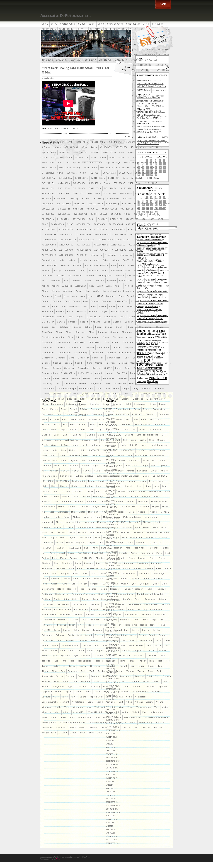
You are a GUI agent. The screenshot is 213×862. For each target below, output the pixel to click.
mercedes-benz (159, 502)
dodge (125, 389)
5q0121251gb (113, 163)
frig (100, 430)
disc (142, 383)
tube (75, 681)
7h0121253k (48, 188)
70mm (107, 183)
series (142, 635)
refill (106, 604)
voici (116, 712)
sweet (45, 656)
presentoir (144, 573)
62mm (60, 173)
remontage (156, 609)
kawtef (120, 471)
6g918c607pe (98, 178)
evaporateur (159, 409)
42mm (85, 147)
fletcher (103, 425)
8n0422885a (127, 209)
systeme (85, 656)
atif (167, 286)
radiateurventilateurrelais (150, 594)
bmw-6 (102, 306)
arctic (160, 281)
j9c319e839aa (70, 466)
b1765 (100, 296)
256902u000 (143, 127)
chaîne (108, 327)
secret (88, 635)
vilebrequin (100, 707)
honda (162, 450)
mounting (102, 522)
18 (160, 167)
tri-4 (149, 676)
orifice (69, 543)
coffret (115, 342)
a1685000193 (135, 229)
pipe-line (67, 563)
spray (158, 645)
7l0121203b (64, 188)
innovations (95, 460)
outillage (119, 543)
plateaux (128, 563)
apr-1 (131, 281)
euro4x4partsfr (123, 409)
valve (74, 697)
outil (108, 543)
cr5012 (108, 368)
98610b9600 (57, 224)
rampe (85, 599)
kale (44, 471)
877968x (86, 199)
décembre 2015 (112, 843)
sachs (57, 630)
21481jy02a (143, 106)
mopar (66, 517)
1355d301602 (84, 44)
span (105, 645)
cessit (98, 327)
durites (116, 394)
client (151, 337)
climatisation (63, 342)
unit (118, 686)
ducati (85, 394)
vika (89, 707)
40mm (58, 147)
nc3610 (58, 527)
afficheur (77, 265)
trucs (57, 681)
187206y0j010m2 (118, 55)
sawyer (146, 630)
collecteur (128, 342)
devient (83, 383)
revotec (124, 620)
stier (62, 651)
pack (86, 548)
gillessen (47, 440)
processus (112, 579)
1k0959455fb (161, 75)
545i (69, 157)
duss (125, 394)
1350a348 (82, 39)
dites (98, 389)
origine (91, 543)
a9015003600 (66, 255)
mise (52, 512)
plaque (117, 563)
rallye (75, 599)
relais (131, 609)
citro (70, 337)
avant (58, 296)
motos (59, 522)
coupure (144, 363)
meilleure (92, 502)
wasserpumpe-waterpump (73, 722)
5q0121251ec (80, 163)
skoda (105, 640)
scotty (71, 635)
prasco (94, 573)
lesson (142, 481)
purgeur (94, 584)
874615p (74, 199)
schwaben (47, 635)
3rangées (156, 142)
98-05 (161, 219)
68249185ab (141, 173)
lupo (98, 491)
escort (162, 404)
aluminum (165, 270)
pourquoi (64, 573)
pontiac (137, 568)
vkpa (108, 712)
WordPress (86, 857)
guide (45, 445)
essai (64, 409)
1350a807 (109, 39)
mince (165, 507)
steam (54, 651)
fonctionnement (143, 425)
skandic (94, 640)
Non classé (103, 532)
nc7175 (69, 527)
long (164, 486)
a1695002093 (66, 234)
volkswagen (157, 712)
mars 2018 (110, 751)
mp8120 (114, 522)
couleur (123, 363)
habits (75, 445)
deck (56, 128)
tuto (115, 681)
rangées (127, 599)
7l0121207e (141, 188)
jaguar (95, 466)
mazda (157, 496)
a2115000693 (66, 245)
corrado (99, 363)
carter (165, 322)
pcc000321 (83, 553)
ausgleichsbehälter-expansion (118, 291)
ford (44, 430)
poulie (45, 573)
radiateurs (104, 594)
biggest (95, 301)
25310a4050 (160, 116)
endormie (71, 404)
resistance (160, 615)
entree (106, 404)
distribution (48, 389)
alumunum (47, 276)
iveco (57, 466)
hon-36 (141, 450)
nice (163, 527)
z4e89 (73, 733)
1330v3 (56, 39)
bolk (148, 306)
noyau (54, 538)
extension (97, 414)
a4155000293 (119, 250)
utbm (107, 692)
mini (44, 512)
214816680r (142, 101)
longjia (46, 491)
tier (132, 666)
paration (118, 548)
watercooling (145, 722)
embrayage (57, 404)
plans (108, 563)
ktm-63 (154, 471)
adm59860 (141, 260)
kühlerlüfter (66, 476)
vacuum (46, 697)
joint (135, 466)
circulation (59, 337)
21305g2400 (140, 86)
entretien (117, 404)
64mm (83, 173)
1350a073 (69, 39)
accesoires (96, 255)
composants (158, 347)
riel (162, 620)
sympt (54, 656)
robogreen (115, 625)
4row (121, 152)
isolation (46, 466)
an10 (44, 281)
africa (88, 265)
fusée (142, 430)
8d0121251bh (163, 199)
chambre (120, 327)
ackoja (83, 260)
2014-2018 (155, 80)
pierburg (46, 563)
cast (54, 327)
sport (149, 645)
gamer (66, 435)
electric (126, 399)
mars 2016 (110, 833)
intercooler (134, 460)
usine (88, 692)
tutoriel (136, 681)
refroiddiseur (151, 604)
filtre (144, 419)
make (44, 496)
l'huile (146, 476)
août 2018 (110, 734)
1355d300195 (49, 44)
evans (146, 409)
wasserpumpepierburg (101, 722)
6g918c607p (81, 178)
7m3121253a (109, 193)
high (82, 450)
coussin (57, 368)
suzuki (162, 651)
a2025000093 (136, 234)
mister (82, 512)
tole (63, 671)
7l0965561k (63, 193)
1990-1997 (76, 60)
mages (132, 491)
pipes (78, 563)
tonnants (72, 671)
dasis (65, 378)
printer (66, 579)
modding (142, 512)
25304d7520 (138, 111)
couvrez (96, 368)
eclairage (47, 399)
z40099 (63, 733)
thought (123, 666)
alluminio (94, 270)
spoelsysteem (136, 645)
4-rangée (47, 147)
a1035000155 (151, 224)
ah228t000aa (101, 265)
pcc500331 (98, 553)
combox (152, 342)
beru (67, 301)
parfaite (166, 548)
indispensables (50, 460)
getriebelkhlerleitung (147, 435)
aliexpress (158, 265)
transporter (126, 676)
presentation (129, 573)
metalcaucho (48, 507)
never (146, 527)
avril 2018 (110, 747)
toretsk (101, 671)
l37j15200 (47, 481)
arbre (140, 281)
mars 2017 (110, 792)
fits (65, 425)
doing (135, 389)
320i (133, 137)
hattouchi (96, 445)
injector (74, 460)
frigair (108, 430)
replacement (131, 615)
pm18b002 (156, 563)
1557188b (134, 44)
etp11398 (107, 409)
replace (117, 615)
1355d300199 (66, 44)
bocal (112, 306)
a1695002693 (84, 234)
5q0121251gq (131, 163)
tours (150, 671)
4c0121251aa (49, 152)
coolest (158, 358)
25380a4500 (156, 121)
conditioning (81, 353)
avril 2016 (110, 829)
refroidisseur (81, 609)
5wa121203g (73, 168)
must (157, 522)
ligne (54, 486)
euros (137, 409)
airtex (131, 265)
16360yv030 (66, 50)
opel (124, 538)
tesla (152, 661)
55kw (94, 157)
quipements (48, 589)
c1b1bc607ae (94, 317)
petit (167, 553)
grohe (143, 440)
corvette (111, 363)
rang (95, 599)
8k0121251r (64, 209)
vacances (156, 692)
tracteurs (83, 676)
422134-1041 (71, 147)
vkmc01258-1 (95, 712)
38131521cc (83, 142)
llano (148, 486)
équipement (140, 404)
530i (62, 157)
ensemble (95, 404)
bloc (85, 306)
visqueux (46, 712)
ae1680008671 (49, 265)
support (100, 651)
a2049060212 (158, 240)
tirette (45, 671)
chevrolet (80, 332)
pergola (123, 553)
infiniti (64, 460)
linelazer (76, 486)
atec (160, 286)
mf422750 (144, 507)
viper (121, 707)
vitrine (66, 712)
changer (159, 327)
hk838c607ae (110, 450)
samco (85, 630)
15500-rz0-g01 (117, 44)
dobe (116, 389)
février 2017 (111, 795)
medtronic (67, 502)
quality (124, 584)
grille (133, 440)
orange (163, 538)
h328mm (64, 445)
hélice (45, 450)
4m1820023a (109, 152)
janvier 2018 (111, 757)
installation (110, 460)
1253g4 (116, 34)
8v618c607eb (80, 214)
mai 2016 (109, 826)
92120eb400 (79, 219)
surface (126, 651)
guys (53, 445)
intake (122, 460)
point (71, 568)
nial (70, 128)
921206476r (63, 219)
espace (54, 409)
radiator (46, 599)
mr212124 (126, 522)
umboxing (95, 686)
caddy (142, 317)
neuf (137, 527)
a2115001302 (84, 245)
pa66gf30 (60, 548)
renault (79, 615)
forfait (53, 430)
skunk (115, 640)
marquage (98, 496)
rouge (143, 625)
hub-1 (54, 455)
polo (103, 568)
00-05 (54, 24)
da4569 (46, 378)
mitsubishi (93, 512)
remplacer (65, 615)
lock (156, 486)
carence (154, 322)
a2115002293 (118, 245)
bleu (63, 306)
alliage (57, 270)
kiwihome (142, 471)
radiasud (161, 589)
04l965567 (157, 24)
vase (108, 697)
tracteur (70, 676)
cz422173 (122, 373)
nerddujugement (84, 527)
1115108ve (62, 34)
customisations (50, 373)
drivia (76, 394)
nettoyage (101, 527)
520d (155, 152)
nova (44, 538)
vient (67, 707)
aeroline (65, 265)
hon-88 (151, 450)
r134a (60, 589)
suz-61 (152, 651)
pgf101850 (87, 558)
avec (66, 296)
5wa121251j (139, 168)
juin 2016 (110, 823)
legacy (131, 481)
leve (151, 481)
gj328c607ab (71, 440)
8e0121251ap (96, 204)
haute (123, 445)
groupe (161, 440)
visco (130, 707)
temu (131, 661)
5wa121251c (106, 168)
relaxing (142, 609)
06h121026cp (49, 29)
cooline (46, 363)
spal (96, 645)
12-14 (84, 34)
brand (114, 312)
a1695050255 (101, 234)
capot (107, 322)
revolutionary (110, 620)
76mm (139, 183)
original (80, 543)
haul (106, 445)
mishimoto (63, 512)
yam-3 (136, 728)
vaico (56, 697)
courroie (156, 363)
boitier (139, 306)
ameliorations (75, 276)
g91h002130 (155, 430)
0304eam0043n (115, 24)
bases (145, 296)
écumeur (59, 399)
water (133, 722)
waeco (117, 717)
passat (61, 553)
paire (95, 548)
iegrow (120, 455)
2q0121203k (139, 132)
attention (68, 291)
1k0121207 (145, 65)
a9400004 (82, 255)
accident (155, 255)
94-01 (92, 219)
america (120, 276)
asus (152, 286)
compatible (103, 347)
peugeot (74, 558)
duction (95, 394)
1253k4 (127, 34)
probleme (98, 579)
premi (104, 573)
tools (83, 671)
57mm (122, 157)
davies (86, 378)
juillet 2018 (111, 737)
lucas (90, 491)
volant (136, 712)
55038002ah (81, 157)
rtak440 (46, 630)
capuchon (141, 322)
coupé (133, 363)
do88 (107, 389)
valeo (65, 697)
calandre (163, 317)
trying (66, 681)
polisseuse (92, 568)
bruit (156, 312)
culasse (138, 368)
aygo (90, 296)
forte (82, 430)
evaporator (47, 414)
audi (88, 291)
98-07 (45, 224)
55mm (103, 157)
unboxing (108, 686)
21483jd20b (158, 106)
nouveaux (152, 532)
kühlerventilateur (84, 476)
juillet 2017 (111, 778)
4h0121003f (65, 152)
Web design (44, 859)
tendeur (141, 661)
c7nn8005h (110, 317)
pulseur (54, 584)
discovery (153, 383)
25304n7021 (154, 111)
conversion (98, 358)
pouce (168, 568)
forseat (73, 430)
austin (140, 291)
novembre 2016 (113, 805)
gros (151, 440)
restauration (48, 620)
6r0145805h (64, 183)
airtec (122, 265)
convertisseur (114, 358)
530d (53, 157)
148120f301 (100, 44)
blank (166, 301)
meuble (71, 507)
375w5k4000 (57, 142)
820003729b (141, 193)
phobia (121, 558)
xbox (104, 728)
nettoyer (114, 527)
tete (63, 666)
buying (80, 317)
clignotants (48, 342)
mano (76, 496)
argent (45, 286)
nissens (82, 532)
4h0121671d (81, 152)
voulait (62, 717)
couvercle (69, 368)
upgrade (163, 686)
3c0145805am (116, 142)
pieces (162, 558)
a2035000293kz (87, 240)
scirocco (60, 635)
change (132, 327)
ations (45, 291)
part (44, 553)
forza (91, 430)
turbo (106, 681)
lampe (91, 481)
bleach (45, 306)
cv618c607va (68, 373)
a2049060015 (141, 240)
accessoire (110, 255)
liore (99, 486)
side (59, 640)
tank (64, 661)
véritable (111, 702)
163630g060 (82, 50)
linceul (64, 486)
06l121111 (81, 29)
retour (74, 620)
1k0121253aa (162, 70)
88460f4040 (113, 199)
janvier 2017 (111, 799)
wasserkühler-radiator (156, 717)
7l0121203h (95, 188)
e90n (134, 394)
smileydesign (145, 640)
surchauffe (113, 651)
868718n (46, 199)
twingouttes (58, 686)
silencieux (70, 640)
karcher (54, 471)
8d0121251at (146, 199)
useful (78, 692)
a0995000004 (116, 224)
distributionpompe (66, 389)
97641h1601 (148, 219)
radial (149, 589)
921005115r (140, 214)
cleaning (140, 337)
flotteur (115, 425)
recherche (63, 604)
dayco (97, 378)
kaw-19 (65, 471)
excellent (70, 414)
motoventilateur (73, 522)
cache (132, 317)
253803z (142, 121)
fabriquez (164, 414)
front (117, 430)
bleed (55, 306)
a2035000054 (49, 240)
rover (153, 625)
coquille (79, 363)
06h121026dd (66, 29)
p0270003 (141, 543)
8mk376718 (92, 209)
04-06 (146, 24)
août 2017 (110, 775)
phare (112, 558)
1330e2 (46, 39)
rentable (90, 615)
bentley (46, 301)
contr (72, 358)
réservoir (147, 615)
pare (128, 548)
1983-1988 (47, 60)
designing (47, 383)
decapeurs (108, 378)
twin (165, 681)
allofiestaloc (71, 270)
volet (144, 712)
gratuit (116, 440)
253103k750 (144, 116)
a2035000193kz (67, 240)
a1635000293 (101, 229)
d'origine (165, 373)
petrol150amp (59, 558)
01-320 (81, 24)
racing (103, 589)
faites (82, 419)
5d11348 (132, 157)
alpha (105, 270)
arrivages (67, 286)
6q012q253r (137, 178)
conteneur (47, 358)
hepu (63, 450)
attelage (56, 291)
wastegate (121, 722)
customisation (152, 368)
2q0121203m (155, 132)
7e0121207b (151, 183)
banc (121, 296)
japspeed (117, 466)
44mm (94, 147)
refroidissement (62, 609)
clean (129, 337)
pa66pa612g (74, 548)
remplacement (49, 615)
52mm (45, 157)
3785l (70, 142)
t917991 (151, 656)
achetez (73, 260)
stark (44, 651)
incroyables (141, 455)
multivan (147, 522)
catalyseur (65, 327)
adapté (116, 260)
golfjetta (105, 440)
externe (109, 414)
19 (164, 167)
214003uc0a (156, 86)
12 (164, 164)
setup (162, 635)
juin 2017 (110, 781)
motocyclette (151, 517)
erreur (153, 404)
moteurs (88, 517)
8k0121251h (48, 209)
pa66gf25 (47, 548)
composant (142, 347)
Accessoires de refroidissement (65, 15)
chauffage (47, 332)
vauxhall (118, 697)
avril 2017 (110, 788)
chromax (102, 332)
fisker (57, 425)
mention (131, 502)
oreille (59, 543)
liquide (118, 486)
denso (156, 378)
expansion (83, 414)
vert (121, 702)
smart (132, 640)
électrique (138, 399)
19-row (134, 55)
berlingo (57, 301)
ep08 (128, 404)
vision (165, 707)
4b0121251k (156, 147)
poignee (61, 568)
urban (58, 692)
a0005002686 (83, 224)
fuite (126, 430)
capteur (129, 322)
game (57, 435)
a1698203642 (119, 234)
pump (64, 584)
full (134, 430)
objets (72, 538)
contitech (61, 358)
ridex (145, 620)
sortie (55, 645)
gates (101, 435)
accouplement (49, 260)
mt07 (137, 522)
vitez (57, 712)
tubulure (85, 681)
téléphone (111, 661)
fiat (136, 419)
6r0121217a (48, 183)
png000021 (48, 568)
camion (61, 322)
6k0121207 (114, 178)
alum (128, 270)
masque (134, 496)
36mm (45, 142)
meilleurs (118, 502)
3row (167, 142)
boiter (130, 306)
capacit (84, 322)
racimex (92, 589)
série (133, 635)
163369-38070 (49, 50)
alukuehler (116, 270)
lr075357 (79, 491)
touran (119, 671)
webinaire (47, 728)
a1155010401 (49, 229)
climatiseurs (95, 342)
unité (126, 686)
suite (81, 651)
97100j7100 (116, 219)
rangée (115, 599)
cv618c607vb (85, 373)
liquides (129, 486)
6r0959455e (79, 183)
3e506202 (131, 142)
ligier (45, 486)
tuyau (146, 681)
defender (122, 378)
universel (150, 686)
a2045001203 (123, 240)
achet (62, 260)
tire (160, 666)
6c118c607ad (49, 178)
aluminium (151, 270)
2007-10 (142, 80)
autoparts (47, 296)
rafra (66, 599)
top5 (92, 671)
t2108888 (98, 656)
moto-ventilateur (111, 517)
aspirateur (80, 286)
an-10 (160, 276)
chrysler (140, 332)
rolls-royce (131, 625)
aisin (140, 265)
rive (80, 625)
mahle (142, 491)
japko (106, 466)
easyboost (145, 394)
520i (163, 152)
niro (53, 532)
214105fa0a (144, 91)
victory (149, 702)
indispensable (157, 455)
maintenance (155, 491)
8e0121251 (80, 204)
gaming (91, 435)
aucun (79, 291)
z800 (91, 733)
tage (55, 661)
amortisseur (147, 276)
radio (57, 599)
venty (90, 702)
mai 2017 (109, 785)
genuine (129, 435)
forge (63, 430)
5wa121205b (90, 168)
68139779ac (125, 173)
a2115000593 (49, 245)
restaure (63, 620)
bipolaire (106, 301)
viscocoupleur (143, 707)
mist (73, 512)
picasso (142, 558)
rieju (153, 620)
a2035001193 (106, 240)
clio (107, 342)
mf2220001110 (128, 507)
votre (53, 717)
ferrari (119, 419)
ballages (110, 296)
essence (95, 409)
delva (133, 378)
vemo (129, 697)
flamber (83, 425)
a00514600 (100, 224)
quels (156, 584)
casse (45, 327)
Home (163, 4)
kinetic (130, 471)
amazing (60, 276)
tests (55, 666)
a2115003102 (136, 245)
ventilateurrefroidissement (55, 702)
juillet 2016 (111, 819)
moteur (76, 517)
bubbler (61, 317)
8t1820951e (158, 209)
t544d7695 (125, 656)
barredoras (132, 296)
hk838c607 (93, 450)
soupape (86, 645)
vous (72, 717)
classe (105, 337)
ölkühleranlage (111, 538)
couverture (83, 368)
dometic (145, 389)
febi (110, 419)
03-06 (92, 24)
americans (132, 276)
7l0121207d (125, 188)
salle (76, 630)
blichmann (74, 306)
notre (115, 532)
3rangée (144, 142)
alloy (83, 270)
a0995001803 (133, 224)
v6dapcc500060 (121, 692)
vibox (129, 702)
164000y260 (130, 50)
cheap (59, 332)
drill (67, 394)
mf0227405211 (109, 507)
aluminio (138, 270)
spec (123, 645)
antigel (88, 281)
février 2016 (111, 836)
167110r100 (48, 55)
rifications (60, 625)
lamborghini (78, 481)
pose (158, 568)
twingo (45, 686)
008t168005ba (67, 24)
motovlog (89, 522)
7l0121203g (79, 188)
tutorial (124, 681)
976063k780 (132, 219)
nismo (61, 532)
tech (72, 661)
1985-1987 (61, 60)
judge (145, 466)
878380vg (99, 199)
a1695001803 (152, 229)
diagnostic (95, 383)
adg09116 (128, 260)
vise (156, 707)
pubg (44, 584)
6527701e (95, 173)
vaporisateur (96, 697)
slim (123, 640)
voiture (125, 712)
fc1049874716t (97, 419)
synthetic (65, 656)
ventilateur (140, 697)
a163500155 (118, 229)
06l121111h (96, 29)
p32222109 (155, 543)
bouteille (93, 312)
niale (155, 527)
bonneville (47, 312)
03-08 (101, 24)
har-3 (84, 445)
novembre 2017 (113, 764)
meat (56, 502)
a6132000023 (154, 250)
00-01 (45, 24)
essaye (83, 409)
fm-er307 (127, 425)
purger (83, 584)
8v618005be (64, 214)
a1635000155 (84, 229)
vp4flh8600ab (85, 717)
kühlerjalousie (49, 476)
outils (130, 543)
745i (130, 183)
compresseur (49, 353)
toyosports (47, 676)
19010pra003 (148, 55)
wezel (73, 728)
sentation (122, 635)
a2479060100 (101, 250)
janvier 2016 (111, 840)
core (89, 363)
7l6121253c (79, 193)
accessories (141, 255)
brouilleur (145, 312)
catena (77, 327)
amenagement (105, 276)
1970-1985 (163, 55)
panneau (105, 548)
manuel (86, 496)
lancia (101, 481)
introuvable (149, 460)
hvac (85, 455)
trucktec (46, 681)
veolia (100, 702)
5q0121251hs (49, 168)
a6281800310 (49, 255)
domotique (158, 389)
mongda (165, 512)
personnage (147, 553)
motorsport (47, 522)
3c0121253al (99, 142)
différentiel (120, 383)
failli (64, 419)
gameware (78, 435)
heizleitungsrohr (159, 445)
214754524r (142, 96)
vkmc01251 (79, 712)
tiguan (141, 666)
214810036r (158, 96)
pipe (56, 563)
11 (160, 164)
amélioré (90, 276)
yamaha (158, 728)
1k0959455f (146, 75)
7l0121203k (110, 188)
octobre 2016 (112, 809)
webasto (160, 722)
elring (45, 404)
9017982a (116, 214)
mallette (55, 496)
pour (54, 573)
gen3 (118, 435)
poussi (76, 573)
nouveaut (139, 532)
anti (66, 281)
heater (144, 445)
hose (44, 455)
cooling (57, 363)
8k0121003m (147, 204)
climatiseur (79, 342)
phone (131, 558)
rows (162, 625)
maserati (123, 496)
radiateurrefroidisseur (83, 594)
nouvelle (164, 532)
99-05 (70, 224)
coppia (68, 363)
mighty (155, 507)
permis (134, 553)
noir (92, 532)
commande (47, 347)
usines (97, 692)
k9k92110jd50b (159, 466)
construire (152, 353)
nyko (62, 538)
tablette (46, 661)
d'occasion (151, 373)
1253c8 (105, 34)
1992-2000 (90, 60)
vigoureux (78, 707)
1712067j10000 (65, 55)
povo (85, 573)
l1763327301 (160, 476)
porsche (149, 568)
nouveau (125, 532)
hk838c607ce (127, 450)
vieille (58, 707)
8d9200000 (47, 204)
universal (137, 686)
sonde (45, 645)
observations (85, 538)
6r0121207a (153, 178)
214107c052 (159, 91)
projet (146, 579)
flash (93, 425)
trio (157, 676)
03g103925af (133, 24)
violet (113, 707)
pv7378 (105, 584)
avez (74, 296)
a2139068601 (153, 245)
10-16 (133, 29)
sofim (167, 640)
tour (110, 671)
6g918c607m (65, 178)
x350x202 (94, 728)
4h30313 (95, 152)
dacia (56, 378)
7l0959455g (48, 193)
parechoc (154, 548)
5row (61, 168)
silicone (83, 640)
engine (82, 404)
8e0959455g (112, 204)
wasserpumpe (49, 722)
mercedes (143, 502)
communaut (76, 347)
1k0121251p (146, 70)
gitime (58, 440)
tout (159, 671)
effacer (83, 399)
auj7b (96, 291)
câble (123, 317)
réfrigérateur (119, 604)
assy (91, 286)
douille (45, 394)
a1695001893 (49, 234)
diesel (108, 383)
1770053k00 (99, 55)
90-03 (94, 214)
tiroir (54, 671)
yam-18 (126, 728)
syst (76, 656)
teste (168, 661)
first (160, 419)
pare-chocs (140, 548)
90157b (104, 214)
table (162, 656)
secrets (99, 635)
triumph (167, 676)
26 (164, 171)
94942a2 (102, 219)
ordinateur (47, 543)
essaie (73, 409)
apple (122, 281)
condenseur (65, 353)
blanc (157, 301)
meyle (96, 507)
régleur (95, 609)
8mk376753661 (109, 209)
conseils (138, 353)
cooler (147, 358)
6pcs (125, 178)
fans (61, 128)
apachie (100, 281)
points (80, 568)
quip (164, 584)
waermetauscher (132, 717)
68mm (154, 173)
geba (110, 435)
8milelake (78, 209)
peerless (111, 553)
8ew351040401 (130, 204)
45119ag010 (106, 147)
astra (109, 286)
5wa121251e (122, 168)
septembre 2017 (113, 771)
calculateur (48, 322)
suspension (139, 651)
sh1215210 (48, 640)
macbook (109, 491)
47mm (143, 147)
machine (121, 491)
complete (129, 347)
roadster (90, 625)
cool (127, 358)
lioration (88, 486)
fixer (72, 425)
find (152, 419)
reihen (121, 609)
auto (149, 291)
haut (114, 445)
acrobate (94, 260)
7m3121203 (94, 193)
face (44, 419)
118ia (74, 34)
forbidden (160, 425)
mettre (61, 507)
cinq (150, 332)
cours (168, 363)
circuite (46, 337)
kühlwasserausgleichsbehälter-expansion (118, 476)
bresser (124, 312)
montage (46, 517)
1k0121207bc (161, 65)
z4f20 (83, 733)
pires (99, 563)
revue (135, 620)
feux (128, 419)
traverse (139, 676)
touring (130, 671)
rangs (138, 599)
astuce (118, 286)
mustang (46, 527)
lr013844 (66, 491)
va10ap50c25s (140, 692)
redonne (95, 604)
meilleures (105, 502)
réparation (104, 615)
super (90, 651)
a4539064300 (136, 250)
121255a (94, 34)
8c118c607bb (129, 199)
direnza (133, 383)
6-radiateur (48, 173)
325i (141, 137)
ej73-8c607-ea (111, 399)
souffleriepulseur (70, 645)
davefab (75, 378)
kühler (164, 471)
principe (55, 579)
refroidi (166, 604)
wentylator (61, 728)
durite (106, 394)
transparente (109, 676)
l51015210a (62, 481)
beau (153, 296)
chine (92, 332)
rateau (162, 599)
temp (123, 661)
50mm (131, 152)
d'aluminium (136, 373)
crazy (128, 368)
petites (45, 558)
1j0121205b (105, 60)
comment (61, 347)
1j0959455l (136, 60)
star (166, 645)
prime (45, 579)
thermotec (110, 666)
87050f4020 (60, 199)
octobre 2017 (112, 768)
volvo (45, 717)
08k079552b (120, 29)
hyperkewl (97, 455)
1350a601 (96, 39)
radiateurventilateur (123, 594)
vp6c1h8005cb (103, 717)
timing (151, 666)
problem (86, 579)
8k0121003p (163, 204)
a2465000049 (66, 250)
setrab (152, 635)
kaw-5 (97, 471)
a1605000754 (66, 229)
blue (93, 306)
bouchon (81, 312)
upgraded (47, 692)
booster (60, 312)
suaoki (71, 651)
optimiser (151, 538)
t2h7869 (111, 656)
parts (52, 553)
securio (110, 635)
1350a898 (123, 39)
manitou (66, 496)
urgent (68, 692)
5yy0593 (152, 168)
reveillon (94, 620)
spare (114, 645)
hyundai (110, 455)
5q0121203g (146, 157)
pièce (152, 558)
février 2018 (111, 754)
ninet (44, 532)
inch (130, 455)
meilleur (79, 502)
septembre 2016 (113, 812)
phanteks (100, 558)
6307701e (72, 173)
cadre (152, 317)
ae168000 (155, 260)
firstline (46, 425)
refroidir (46, 609)
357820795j (152, 137)
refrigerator (135, 604)
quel (134, 584)
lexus (160, 481)
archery (150, 281)
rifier (72, 625)
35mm (165, 137)
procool (124, 579)
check (69, 332)
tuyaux (156, 681)
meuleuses (84, 507)
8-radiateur (126, 193)
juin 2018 (110, 740)
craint (118, 368)
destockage (70, 383)
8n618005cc (143, 209)
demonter (144, 378)
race (81, 589)
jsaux (65, 128)
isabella (162, 460)
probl (76, 579)
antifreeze (76, 281)
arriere (55, 286)
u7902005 (81, 686)
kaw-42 (87, 471)
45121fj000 (122, 147)
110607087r (48, 34)
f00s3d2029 (122, 414)
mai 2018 (109, 744)
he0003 (133, 445)
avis (82, 296)
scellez (156, 630)
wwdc (82, 728)
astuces (129, 286)
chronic (114, 332)
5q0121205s (48, 163)
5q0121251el (96, 163)
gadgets (46, 435)
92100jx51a (48, 219)
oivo (97, 538)
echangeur (159, 394)
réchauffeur (48, 604)
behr (162, 296)
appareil (111, 281)
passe (71, 553)
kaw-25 (76, 471)
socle (158, 640)
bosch (70, 312)
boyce (105, 312)
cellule (88, 327)
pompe (126, 568)
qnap (115, 584)
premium (115, 573)
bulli (71, 317)
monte (57, 517)
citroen (80, 337)
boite (120, 306)
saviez (135, 630)
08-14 (108, 29)
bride (134, 312)
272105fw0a (159, 127)
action (106, 260)
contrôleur (83, 358)
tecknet (98, 661)
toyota (59, 676)
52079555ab (143, 152)
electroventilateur (155, 399)
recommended (79, 604)
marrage (111, 496)
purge (74, 584)
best (85, 301)
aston (100, 286)
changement (145, 327)
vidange (160, 702)
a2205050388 (49, 250)
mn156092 (107, 512)
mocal (132, 512)
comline (163, 342)
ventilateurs (78, 702)
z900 (99, 733)
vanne (83, 697)
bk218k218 (137, 301)
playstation (142, 563)
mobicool (120, 512)
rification (47, 625)
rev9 (83, 620)
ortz (101, 543)
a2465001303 (84, 250)
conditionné (97, 353)
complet (116, 347)
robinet (103, 625)
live (139, 486)
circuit (159, 332)
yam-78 (147, 728)
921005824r (155, 214)
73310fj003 (119, 183)
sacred (66, 630)
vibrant (139, 702)
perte (159, 553)
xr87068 (114, 728)
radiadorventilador (133, 589)
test (160, 661)
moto (97, 517)
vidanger (46, 707)
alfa (148, 265)
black (148, 301)
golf (96, 440)
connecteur (125, 353)
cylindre (99, 373)
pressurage (159, 573)
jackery (85, 466)
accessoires (126, 255)
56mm (112, 157)
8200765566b (158, 193)
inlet (84, 460)
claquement (93, 337)
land (111, 481)
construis (166, 353)
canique (72, 322)
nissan (71, 532)
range (104, 599)
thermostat (95, 666)
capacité (95, 322)
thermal (82, 666)
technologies (84, 661)
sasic (108, 630)
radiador (115, 589)
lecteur (121, 481)
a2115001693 (101, 245)
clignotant (163, 337)
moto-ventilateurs (132, 517)
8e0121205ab (64, 204)
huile (62, 455)
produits (136, 579)
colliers (140, 342)
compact (89, 347)
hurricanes (74, 455)
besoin (76, 301)
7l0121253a (156, 188)
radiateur (47, 594)
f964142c (151, 414)
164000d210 (114, 50)
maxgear (146, 496)
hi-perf (72, 450)
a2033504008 (154, 234)
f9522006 (137, 414)
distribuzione (86, 389)
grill (125, 440)
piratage (88, 563)
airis (113, 265)
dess (58, 383)
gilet (164, 435)
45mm (134, 147)
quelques (145, 584)
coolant (137, 358)
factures (54, 419)
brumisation (48, 317)
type (70, 686)
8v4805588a (48, 214)
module (153, 512)
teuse (72, 666)
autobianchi (161, 291)
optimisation (136, 538)
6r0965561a (95, 183)
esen (44, 409)
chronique (127, 332)
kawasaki (109, 471)
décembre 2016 (112, 802)
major (168, 491)
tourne (141, 671)
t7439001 (139, 656)
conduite (111, 353)
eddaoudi (72, 399)
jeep (127, 466)
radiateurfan (62, 594)
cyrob (110, 373)
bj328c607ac (121, 301)
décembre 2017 (112, 761)
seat (79, 635)
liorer (108, 486)
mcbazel (46, 502)
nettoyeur (127, 527)
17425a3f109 (83, 55)
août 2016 (110, 816)
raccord (71, 589)
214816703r (157, 101)
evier (59, 414)
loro (55, 491)
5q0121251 (63, 163)
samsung (97, 630)
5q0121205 (161, 157)
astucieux (141, 286)
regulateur (108, 609)
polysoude (114, 568)
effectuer (95, 399)
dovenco (57, 394)
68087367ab (109, 173)
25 (160, 171)
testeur (45, 666)
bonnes (158, 306)
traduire (95, 676)
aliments (46, 270)
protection (158, 579)
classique (118, 337)
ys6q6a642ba (49, 733)
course (45, 368)
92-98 (127, 214)
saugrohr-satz (121, 630)
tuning (96, 681)
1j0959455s (151, 60)
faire (73, 419)
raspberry (150, 599)
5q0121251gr (148, 163)
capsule (117, 322)
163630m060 (98, 50)
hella (54, 450)
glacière (86, 440)
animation (56, 281)
